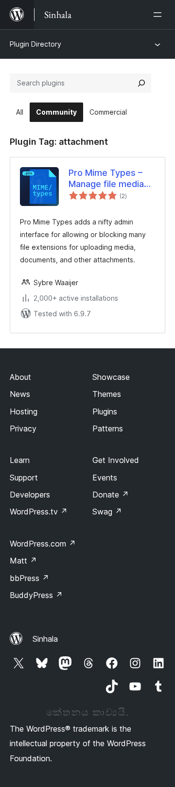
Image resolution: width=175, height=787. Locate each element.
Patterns (107, 428)
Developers (30, 494)
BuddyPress (36, 595)
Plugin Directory (35, 44)
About (20, 377)
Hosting (23, 411)
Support (24, 477)
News (20, 394)
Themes (106, 394)
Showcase (111, 377)
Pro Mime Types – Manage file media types (106, 179)
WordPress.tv (39, 511)
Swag (107, 511)
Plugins (104, 411)
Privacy (23, 428)
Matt (23, 560)
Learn (20, 460)
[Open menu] (159, 14)
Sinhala (45, 639)
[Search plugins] (141, 83)
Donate (110, 494)
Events (104, 477)
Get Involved (115, 460)
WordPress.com (43, 543)
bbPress (29, 578)
